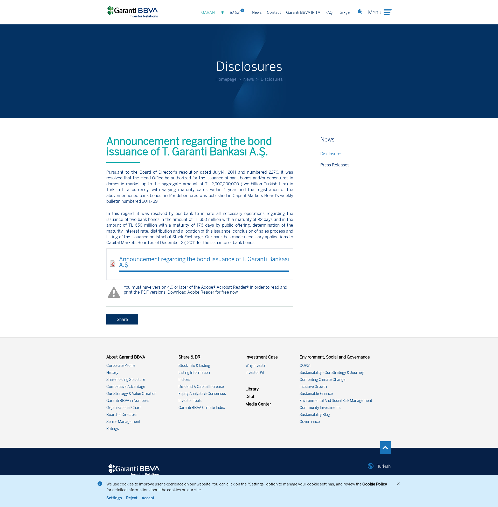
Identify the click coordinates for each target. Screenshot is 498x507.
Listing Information (194, 372)
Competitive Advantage (125, 386)
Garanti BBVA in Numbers (127, 400)
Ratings (112, 429)
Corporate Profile (120, 365)
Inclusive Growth (313, 386)
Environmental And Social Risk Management (336, 400)
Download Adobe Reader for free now (202, 292)
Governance (310, 422)
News (257, 12)
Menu (375, 12)
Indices (184, 379)
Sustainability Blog (315, 415)
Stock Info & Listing (194, 365)
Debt (249, 396)
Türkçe (344, 12)
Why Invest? (255, 365)
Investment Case (261, 357)
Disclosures (331, 153)
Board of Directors (121, 415)
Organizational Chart (123, 407)
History (112, 372)
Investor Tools (190, 400)
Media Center (258, 404)
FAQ (329, 12)
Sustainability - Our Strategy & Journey (332, 372)
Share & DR (189, 357)
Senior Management (123, 422)
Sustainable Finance (316, 393)
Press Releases (334, 165)
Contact (274, 12)
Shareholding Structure (125, 379)
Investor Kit (254, 372)
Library (252, 389)
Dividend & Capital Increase (201, 386)
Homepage (226, 79)
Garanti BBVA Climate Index (201, 407)
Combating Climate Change (322, 379)
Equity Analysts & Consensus (202, 393)
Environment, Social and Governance (335, 357)
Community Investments (320, 407)
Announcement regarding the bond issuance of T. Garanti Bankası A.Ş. (204, 262)
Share (122, 319)
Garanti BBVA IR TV (303, 12)
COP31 (305, 365)
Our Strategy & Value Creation (131, 393)
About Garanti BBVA (125, 357)
